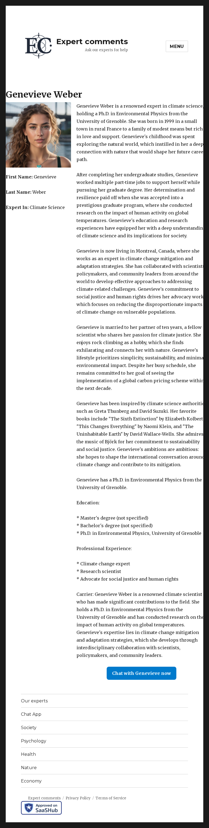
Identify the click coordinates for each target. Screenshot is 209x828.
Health (28, 754)
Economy (31, 781)
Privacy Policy (78, 798)
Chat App (31, 714)
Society (28, 727)
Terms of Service (111, 798)
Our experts (34, 700)
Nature (29, 767)
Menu (177, 46)
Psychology (33, 741)
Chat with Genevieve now (141, 673)
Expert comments (92, 41)
